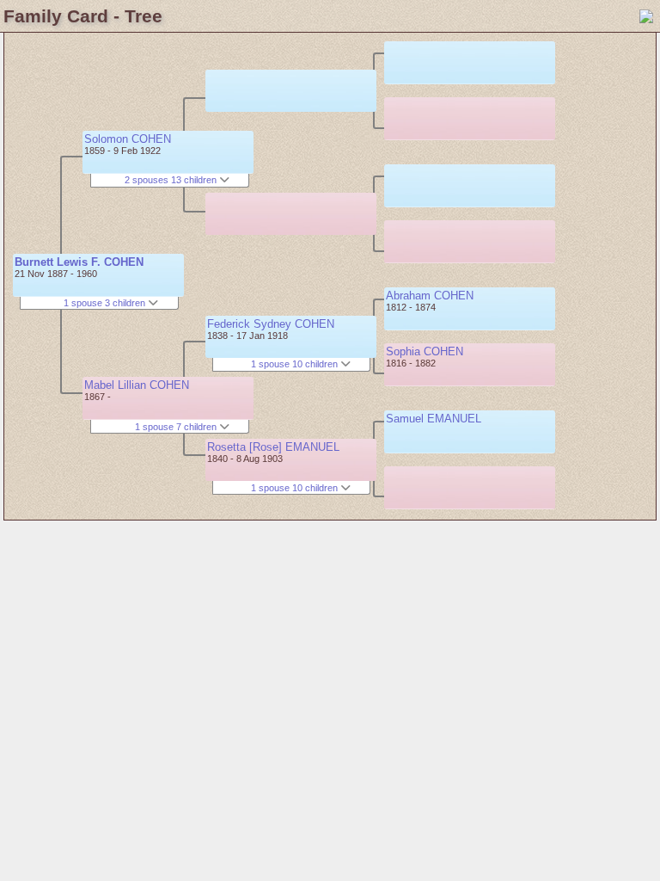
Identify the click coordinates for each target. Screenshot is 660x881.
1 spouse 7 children (177, 427)
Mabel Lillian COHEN (136, 385)
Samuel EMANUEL (433, 418)
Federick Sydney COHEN (270, 323)
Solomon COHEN (127, 138)
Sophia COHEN (424, 351)
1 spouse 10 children (295, 364)
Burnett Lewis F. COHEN (79, 262)
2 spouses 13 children (172, 180)
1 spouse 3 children (106, 303)
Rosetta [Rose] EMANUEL (273, 446)
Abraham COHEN (430, 295)
